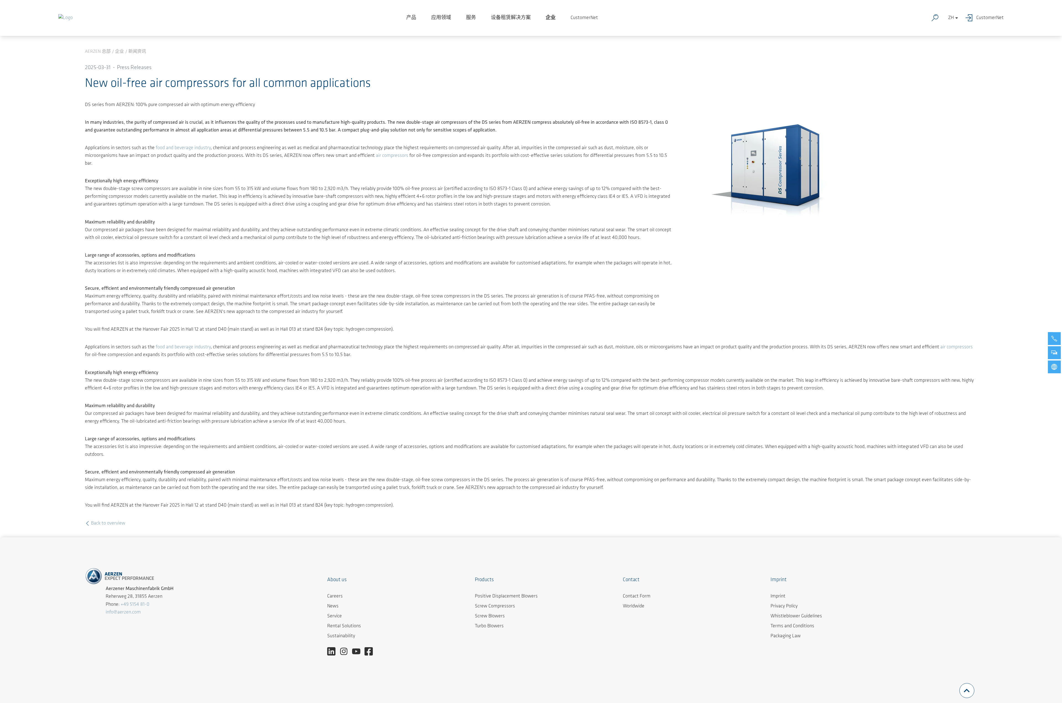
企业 (551, 17)
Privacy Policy (784, 606)
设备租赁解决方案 (511, 17)
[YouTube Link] (358, 651)
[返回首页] (65, 17)
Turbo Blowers (489, 626)
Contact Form (636, 596)
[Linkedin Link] (333, 651)
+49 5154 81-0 (135, 604)
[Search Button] (936, 17)
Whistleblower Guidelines (796, 616)
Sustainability (341, 636)
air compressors (392, 155)
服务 (471, 17)
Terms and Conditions (792, 626)
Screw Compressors (495, 606)
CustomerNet (584, 17)
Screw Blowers (490, 616)
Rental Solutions (344, 626)
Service (334, 616)
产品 (411, 17)
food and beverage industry (183, 148)
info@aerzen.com (123, 612)
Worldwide (633, 606)
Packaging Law (786, 636)
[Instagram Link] (346, 651)
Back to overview (107, 523)
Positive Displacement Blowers (506, 596)
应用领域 (441, 17)
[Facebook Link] (371, 651)
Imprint (778, 596)
